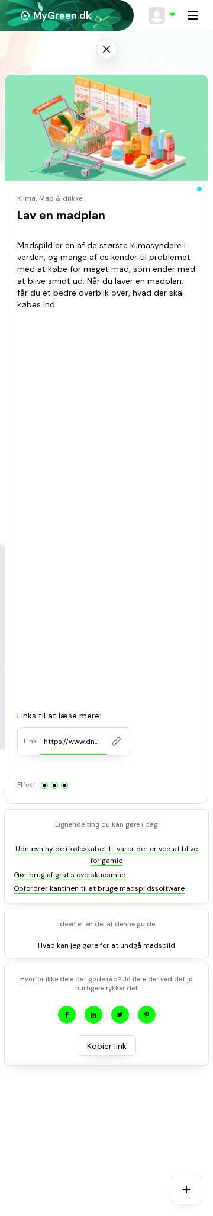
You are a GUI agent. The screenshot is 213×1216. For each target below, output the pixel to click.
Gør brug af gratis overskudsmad (70, 875)
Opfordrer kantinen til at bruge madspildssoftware (99, 888)
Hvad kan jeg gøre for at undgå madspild (106, 945)
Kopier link (107, 1046)
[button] (162, 15)
